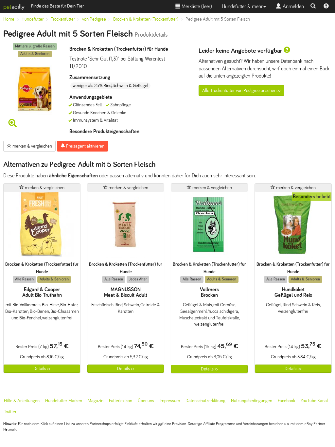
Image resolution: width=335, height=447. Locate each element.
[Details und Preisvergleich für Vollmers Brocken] (209, 226)
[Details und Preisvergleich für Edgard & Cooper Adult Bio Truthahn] (42, 226)
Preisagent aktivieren (84, 146)
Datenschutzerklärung (205, 400)
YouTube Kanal (314, 400)
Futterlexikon (120, 400)
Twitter (10, 411)
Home (8, 19)
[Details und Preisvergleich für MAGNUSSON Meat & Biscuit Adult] (125, 226)
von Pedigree (94, 19)
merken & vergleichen (31, 146)
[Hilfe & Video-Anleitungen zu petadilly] (326, 6)
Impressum (170, 400)
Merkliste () (196, 6)
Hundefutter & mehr (242, 6)
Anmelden (292, 6)
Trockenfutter (63, 19)
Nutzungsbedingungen (251, 400)
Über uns (146, 400)
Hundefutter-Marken (63, 400)
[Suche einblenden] (313, 6)
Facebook (286, 400)
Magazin (95, 400)
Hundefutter (33, 19)
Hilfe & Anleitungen (22, 400)
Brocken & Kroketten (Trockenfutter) (145, 19)
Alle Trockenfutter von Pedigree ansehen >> (241, 90)
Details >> (41, 368)
